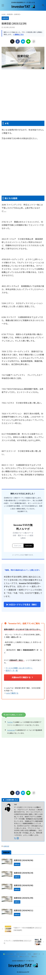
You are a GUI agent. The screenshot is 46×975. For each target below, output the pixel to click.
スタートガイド (21, 954)
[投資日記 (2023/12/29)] (23, 41)
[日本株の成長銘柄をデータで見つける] (23, 7)
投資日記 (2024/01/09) (23, 897)
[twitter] (12, 41)
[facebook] (18, 41)
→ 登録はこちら (18, 34)
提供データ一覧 (12, 670)
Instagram (11, 730)
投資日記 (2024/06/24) (23, 872)
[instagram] (18, 838)
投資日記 (6, 846)
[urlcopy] (34, 41)
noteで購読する (12, 693)
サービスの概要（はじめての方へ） (19, 668)
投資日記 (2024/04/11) (23, 910)
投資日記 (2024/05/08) (23, 885)
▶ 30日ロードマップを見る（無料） (22, 604)
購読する (34, 956)
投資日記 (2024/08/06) (23, 860)
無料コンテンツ (24, 956)
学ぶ (29, 954)
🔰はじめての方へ (8, 954)
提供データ (36, 954)
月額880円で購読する (21, 677)
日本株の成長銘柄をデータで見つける (23, 961)
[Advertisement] (23, 96)
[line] (28, 41)
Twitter (10, 722)
